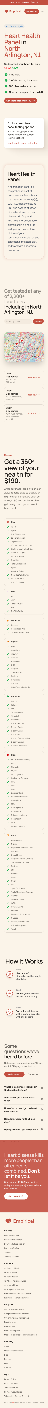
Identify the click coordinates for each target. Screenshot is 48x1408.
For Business (9, 1326)
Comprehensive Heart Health (16, 1313)
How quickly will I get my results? (21, 1129)
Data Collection (10, 1383)
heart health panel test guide (22, 143)
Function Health (13, 1268)
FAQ (6, 1363)
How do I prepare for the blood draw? (19, 1120)
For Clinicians (9, 1322)
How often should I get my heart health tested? (20, 1110)
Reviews (7, 1359)
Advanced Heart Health (14, 1309)
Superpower (12, 1272)
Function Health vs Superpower (17, 1293)
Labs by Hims (12, 1285)
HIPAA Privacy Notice (13, 1392)
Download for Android (13, 1239)
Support (7, 1252)
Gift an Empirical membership (16, 1318)
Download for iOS (11, 1235)
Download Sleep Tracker (14, 1244)
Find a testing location (13, 1330)
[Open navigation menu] (42, 11)
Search (38, 321)
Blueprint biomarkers (15, 1289)
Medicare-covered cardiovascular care (20, 1334)
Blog (6, 1355)
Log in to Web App (11, 1248)
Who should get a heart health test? (19, 1099)
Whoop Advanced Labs (16, 1281)
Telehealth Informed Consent (16, 1396)
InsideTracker (12, 1276)
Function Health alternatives (16, 1297)
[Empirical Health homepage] (12, 11)
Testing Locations (11, 1256)
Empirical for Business (13, 1350)
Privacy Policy (10, 1379)
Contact (7, 1367)
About (6, 1346)
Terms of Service (11, 1387)
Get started (32, 11)
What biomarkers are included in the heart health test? (20, 1088)
